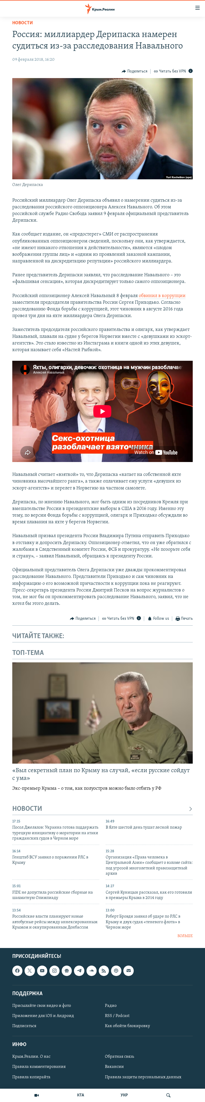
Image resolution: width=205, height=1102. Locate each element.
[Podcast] (116, 971)
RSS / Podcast (117, 1016)
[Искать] (168, 1095)
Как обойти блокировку (127, 1026)
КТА (80, 1095)
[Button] (134, 71)
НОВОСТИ (27, 809)
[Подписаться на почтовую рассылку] (128, 971)
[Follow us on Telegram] (79, 971)
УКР (124, 1095)
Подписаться (24, 1026)
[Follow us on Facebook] (17, 971)
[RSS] (104, 971)
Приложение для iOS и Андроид (43, 1016)
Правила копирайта (31, 1077)
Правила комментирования (39, 1067)
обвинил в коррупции (162, 296)
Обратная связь (119, 1057)
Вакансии (114, 1067)
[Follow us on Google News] (67, 971)
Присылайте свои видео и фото (41, 1006)
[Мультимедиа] (37, 1095)
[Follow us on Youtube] (42, 971)
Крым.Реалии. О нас (31, 1057)
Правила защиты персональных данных (143, 1077)
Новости (22, 23)
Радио (111, 1006)
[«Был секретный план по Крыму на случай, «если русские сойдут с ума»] (102, 713)
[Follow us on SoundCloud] (91, 971)
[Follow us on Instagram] (54, 971)
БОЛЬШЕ (185, 936)
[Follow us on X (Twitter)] (30, 971)
